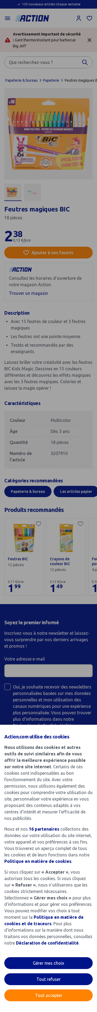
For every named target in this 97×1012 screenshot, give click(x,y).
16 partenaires (44, 829)
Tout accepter (48, 995)
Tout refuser (48, 979)
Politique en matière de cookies (37, 861)
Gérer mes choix (48, 963)
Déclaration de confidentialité (47, 943)
